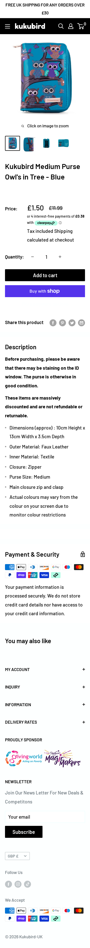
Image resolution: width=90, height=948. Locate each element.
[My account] (70, 26)
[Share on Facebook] (53, 322)
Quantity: (14, 256)
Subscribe (23, 832)
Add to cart (45, 275)
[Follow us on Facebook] (8, 884)
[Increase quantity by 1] (60, 257)
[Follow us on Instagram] (18, 884)
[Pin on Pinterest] (62, 322)
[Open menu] (7, 26)
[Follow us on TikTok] (27, 884)
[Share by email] (81, 322)
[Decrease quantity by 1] (32, 257)
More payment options (45, 303)
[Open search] (61, 26)
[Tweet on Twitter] (72, 322)
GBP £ (13, 856)
